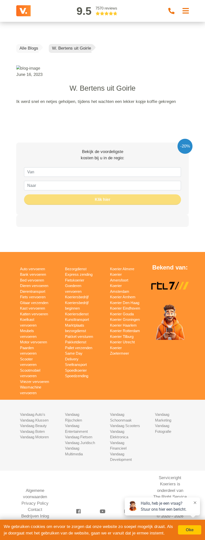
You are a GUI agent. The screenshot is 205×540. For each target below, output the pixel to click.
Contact (35, 509)
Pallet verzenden (78, 348)
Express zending (78, 274)
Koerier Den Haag (124, 303)
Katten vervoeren (34, 314)
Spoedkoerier (76, 370)
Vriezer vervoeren (34, 381)
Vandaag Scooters (125, 426)
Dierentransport (32, 291)
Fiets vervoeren (33, 297)
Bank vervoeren (33, 274)
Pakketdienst (75, 342)
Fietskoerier (74, 280)
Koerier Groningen (125, 319)
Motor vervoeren (33, 342)
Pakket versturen (79, 336)
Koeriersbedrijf (76, 297)
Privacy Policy (35, 503)
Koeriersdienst (76, 314)
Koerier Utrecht (122, 342)
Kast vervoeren (32, 308)
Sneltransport (76, 364)
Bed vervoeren (32, 280)
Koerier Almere (122, 269)
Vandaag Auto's (32, 414)
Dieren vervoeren (34, 286)
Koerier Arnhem (123, 297)
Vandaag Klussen (34, 420)
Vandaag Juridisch (80, 443)
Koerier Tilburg (122, 336)
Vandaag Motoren (34, 437)
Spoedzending (76, 376)
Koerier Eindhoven (125, 308)
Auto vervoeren (32, 269)
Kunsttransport (77, 319)
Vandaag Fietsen (78, 437)
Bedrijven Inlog (35, 516)
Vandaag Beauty (33, 426)
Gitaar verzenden (34, 303)
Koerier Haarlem (123, 325)
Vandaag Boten (32, 431)
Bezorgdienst (75, 269)
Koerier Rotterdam (125, 331)
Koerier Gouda (122, 314)
